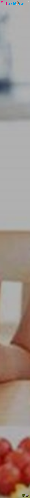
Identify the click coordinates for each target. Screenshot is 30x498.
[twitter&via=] (5, 496)
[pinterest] (9, 496)
